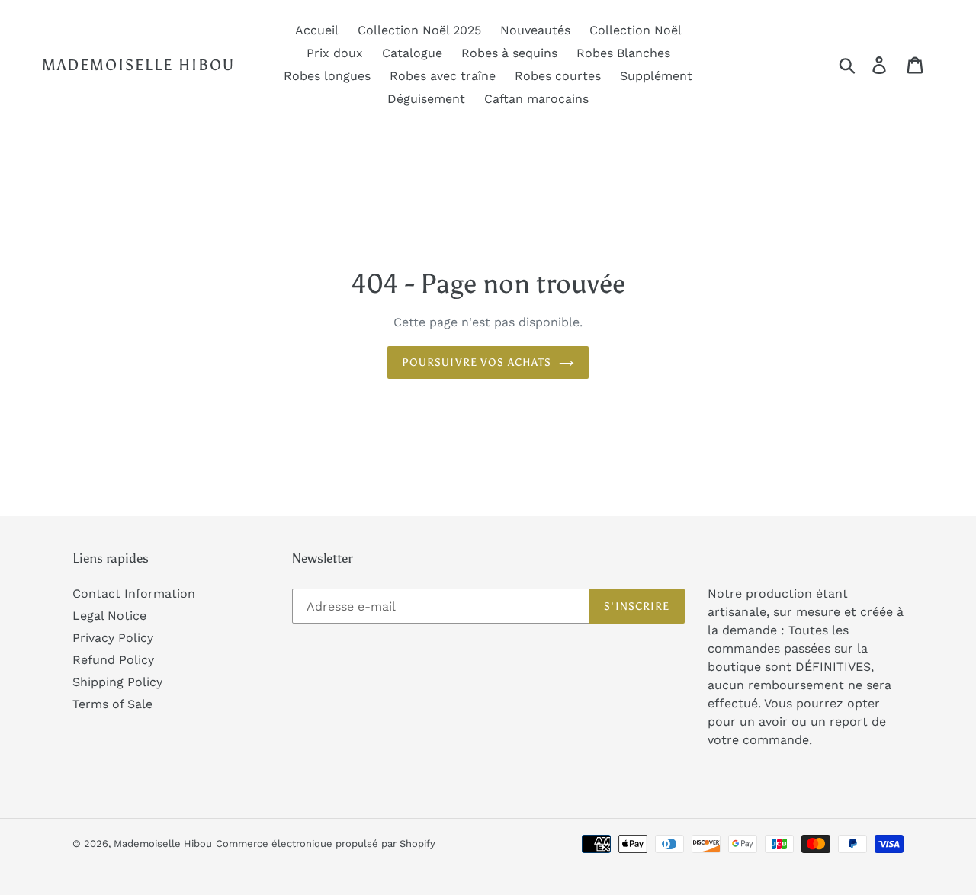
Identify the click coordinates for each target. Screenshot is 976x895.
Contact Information (133, 593)
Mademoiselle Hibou (138, 65)
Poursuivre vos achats (477, 362)
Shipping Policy (117, 682)
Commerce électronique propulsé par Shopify (325, 843)
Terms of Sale (112, 704)
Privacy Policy (112, 637)
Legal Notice (109, 615)
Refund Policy (113, 660)
